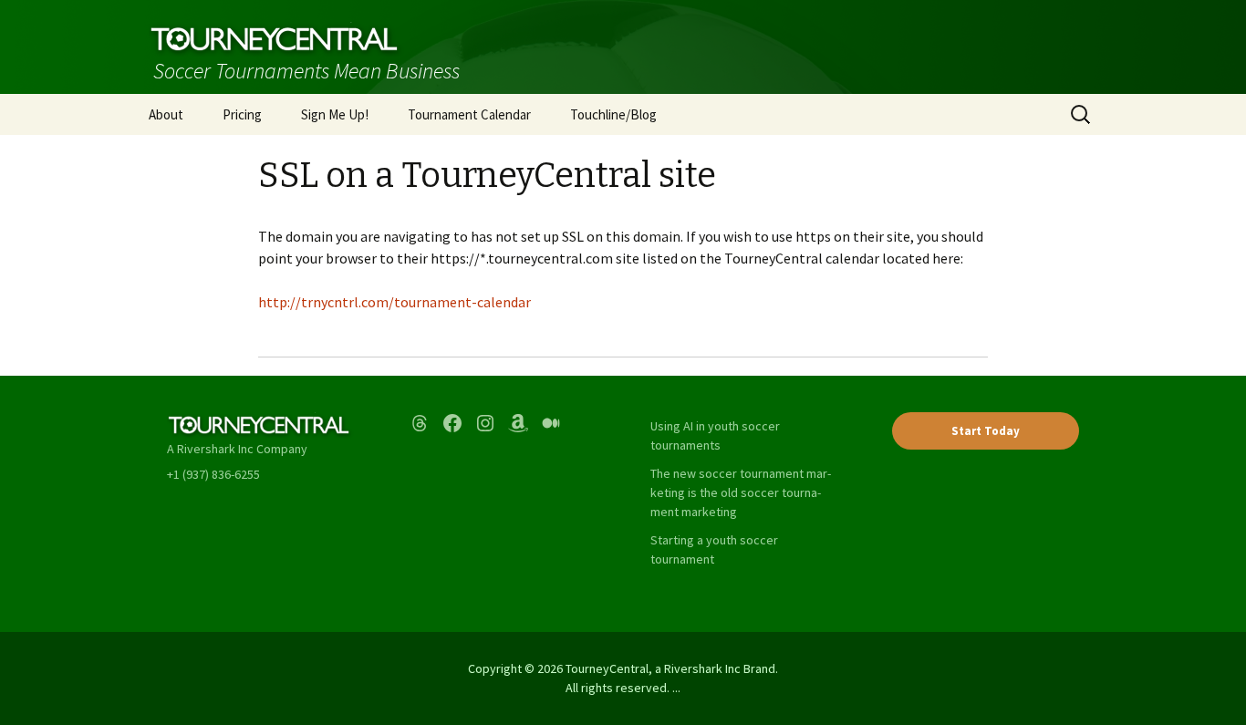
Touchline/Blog (613, 114)
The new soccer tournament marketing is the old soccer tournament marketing (740, 492)
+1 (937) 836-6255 (213, 474)
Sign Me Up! (335, 114)
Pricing (242, 114)
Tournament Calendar (469, 114)
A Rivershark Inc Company (237, 448)
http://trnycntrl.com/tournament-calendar (394, 302)
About (166, 114)
